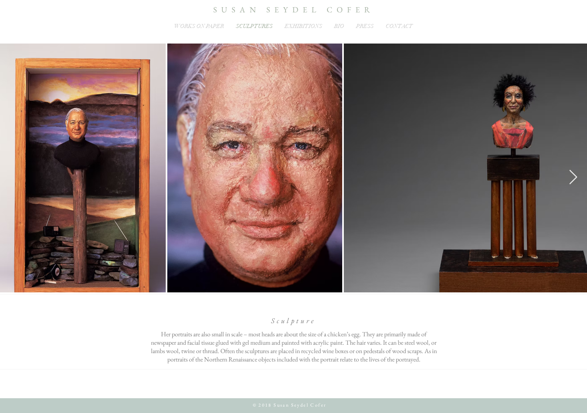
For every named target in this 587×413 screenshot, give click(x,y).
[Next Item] (573, 177)
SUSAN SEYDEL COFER (293, 9)
